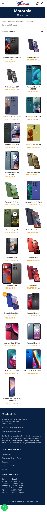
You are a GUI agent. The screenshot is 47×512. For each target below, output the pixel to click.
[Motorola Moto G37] (12, 75)
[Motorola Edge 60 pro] (12, 301)
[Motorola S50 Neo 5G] (33, 133)
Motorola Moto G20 (33, 343)
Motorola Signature (33, 172)
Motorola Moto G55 (12, 144)
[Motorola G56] (12, 246)
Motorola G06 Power (12, 202)
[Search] (42, 3)
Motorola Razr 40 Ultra (12, 343)
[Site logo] (22, 3)
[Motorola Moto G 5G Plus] (33, 359)
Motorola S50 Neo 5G (33, 144)
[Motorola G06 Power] (12, 190)
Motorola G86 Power (33, 230)
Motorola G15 (12, 285)
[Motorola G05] (33, 273)
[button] (4, 507)
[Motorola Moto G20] (33, 331)
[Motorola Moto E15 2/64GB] (12, 160)
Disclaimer (5, 462)
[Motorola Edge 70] (12, 218)
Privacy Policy (7, 454)
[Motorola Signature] (33, 160)
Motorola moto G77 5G (33, 117)
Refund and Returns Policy (11, 458)
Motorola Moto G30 (12, 371)
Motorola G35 (33, 257)
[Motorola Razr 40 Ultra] (12, 331)
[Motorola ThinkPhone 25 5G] (12, 45)
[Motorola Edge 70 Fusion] (12, 105)
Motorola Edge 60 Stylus (33, 202)
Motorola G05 (33, 285)
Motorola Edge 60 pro (12, 313)
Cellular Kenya (18, 502)
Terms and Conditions (9, 466)
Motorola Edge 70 (12, 230)
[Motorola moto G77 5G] (33, 105)
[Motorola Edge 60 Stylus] (33, 190)
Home (4, 21)
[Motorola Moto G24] (33, 301)
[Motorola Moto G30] (12, 359)
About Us (5, 470)
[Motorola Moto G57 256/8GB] (33, 75)
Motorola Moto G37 (12, 87)
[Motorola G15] (12, 273)
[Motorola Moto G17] (33, 45)
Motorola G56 (12, 257)
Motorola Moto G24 (33, 313)
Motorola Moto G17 (33, 57)
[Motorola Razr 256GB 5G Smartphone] (12, 387)
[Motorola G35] (33, 246)
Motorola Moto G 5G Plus (33, 371)
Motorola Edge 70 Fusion (12, 117)
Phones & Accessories (16, 21)
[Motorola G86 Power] (33, 218)
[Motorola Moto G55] (12, 133)
